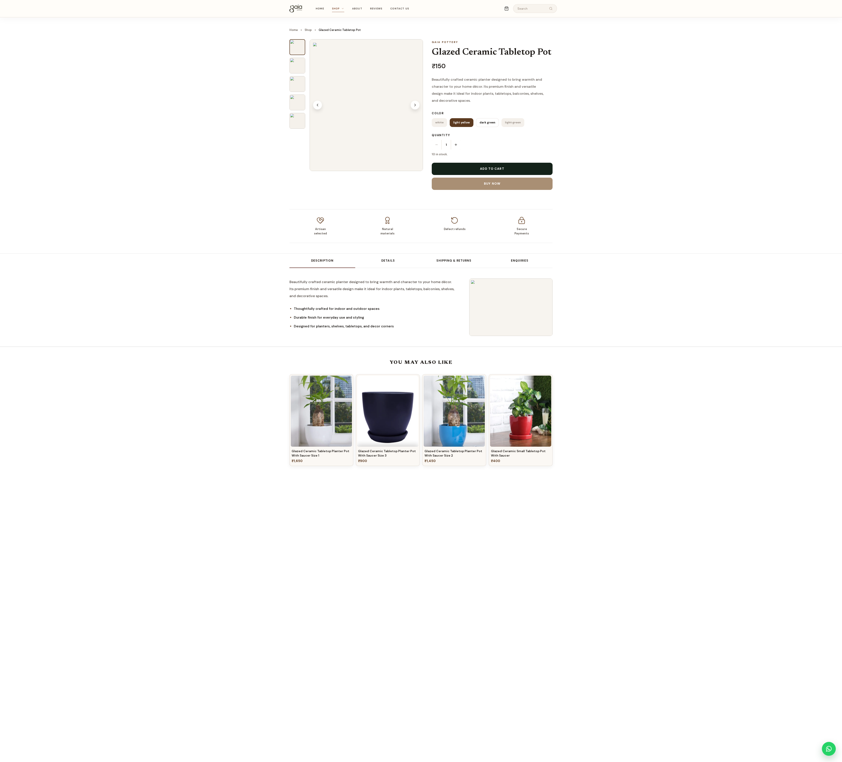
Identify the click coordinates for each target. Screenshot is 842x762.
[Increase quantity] (456, 145)
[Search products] (550, 8)
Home (320, 8)
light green (513, 122)
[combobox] (531, 8)
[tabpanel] (374, 303)
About (357, 8)
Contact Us (399, 8)
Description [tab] (322, 260)
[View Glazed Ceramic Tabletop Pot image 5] (297, 121)
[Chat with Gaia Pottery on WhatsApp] (829, 749)
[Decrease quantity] (436, 145)
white (439, 122)
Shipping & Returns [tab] (454, 260)
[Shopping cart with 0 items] (506, 8)
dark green (487, 122)
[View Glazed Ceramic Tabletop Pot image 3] (297, 84)
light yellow (461, 122)
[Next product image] (415, 105)
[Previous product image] (317, 105)
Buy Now (492, 184)
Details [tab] (388, 260)
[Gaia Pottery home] (295, 8)
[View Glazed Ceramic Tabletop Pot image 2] (297, 65)
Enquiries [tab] (519, 260)
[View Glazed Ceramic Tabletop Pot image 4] (297, 102)
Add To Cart (492, 169)
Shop (336, 8)
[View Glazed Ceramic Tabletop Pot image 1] (297, 47)
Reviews (376, 8)
